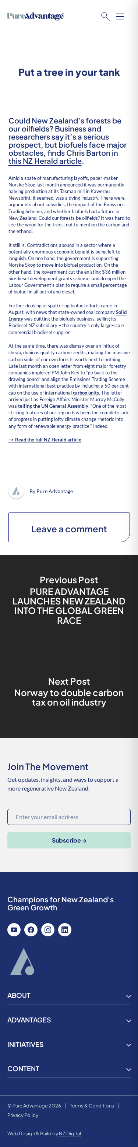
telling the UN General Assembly (53, 406)
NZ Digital (70, 1133)
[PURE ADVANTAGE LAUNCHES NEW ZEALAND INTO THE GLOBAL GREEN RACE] (69, 601)
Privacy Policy (22, 1115)
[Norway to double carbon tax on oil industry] (69, 692)
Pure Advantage (54, 491)
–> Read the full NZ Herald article (44, 440)
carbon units (86, 393)
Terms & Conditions (92, 1106)
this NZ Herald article (45, 160)
